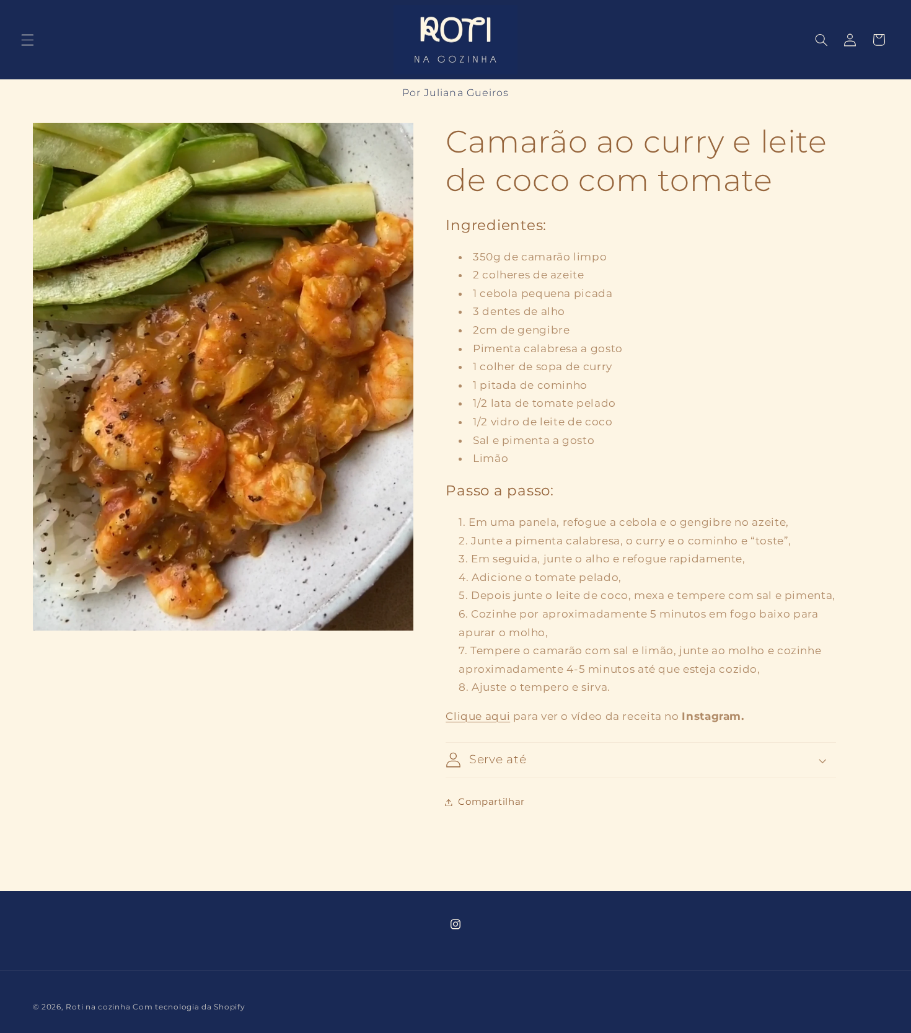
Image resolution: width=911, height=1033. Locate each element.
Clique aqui (478, 716)
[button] (27, 39)
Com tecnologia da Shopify (189, 1006)
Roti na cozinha (98, 1006)
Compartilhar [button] (491, 801)
